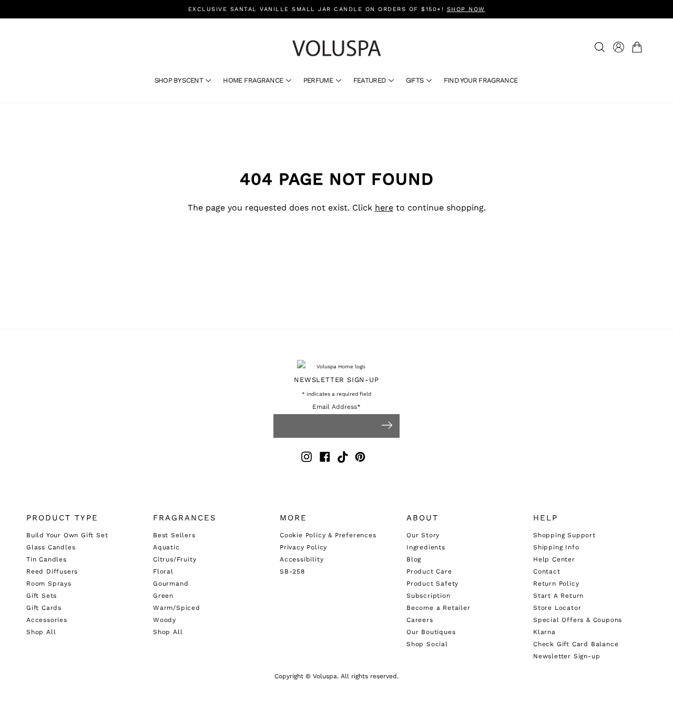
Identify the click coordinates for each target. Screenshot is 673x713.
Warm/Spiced (176, 607)
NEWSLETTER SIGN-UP (336, 380)
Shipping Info (556, 547)
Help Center (554, 559)
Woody (164, 620)
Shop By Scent (180, 80)
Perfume (319, 80)
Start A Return (558, 595)
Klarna (544, 632)
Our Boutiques (430, 632)
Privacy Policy (303, 547)
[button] (639, 47)
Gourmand (170, 583)
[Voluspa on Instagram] (306, 458)
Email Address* (336, 407)
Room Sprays (49, 583)
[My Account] (618, 47)
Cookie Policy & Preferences (328, 535)
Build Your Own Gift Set (67, 535)
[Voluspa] (336, 48)
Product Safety (432, 583)
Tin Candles (46, 559)
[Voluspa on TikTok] (343, 458)
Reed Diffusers (52, 571)
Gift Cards (44, 607)
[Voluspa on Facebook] (325, 458)
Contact (546, 571)
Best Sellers (174, 535)
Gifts (415, 80)
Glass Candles (50, 547)
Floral (163, 571)
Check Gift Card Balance (575, 644)
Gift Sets (41, 595)
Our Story (423, 535)
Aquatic (166, 547)
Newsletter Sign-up (566, 656)
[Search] (600, 47)
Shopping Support (564, 535)
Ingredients (425, 547)
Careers (419, 620)
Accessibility (301, 559)
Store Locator (557, 607)
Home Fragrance (253, 80)
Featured (370, 80)
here (384, 208)
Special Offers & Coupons (577, 620)
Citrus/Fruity (174, 559)
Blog (413, 559)
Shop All (41, 632)
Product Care (429, 571)
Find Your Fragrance (481, 80)
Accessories (46, 620)
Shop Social (427, 644)
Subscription (428, 595)
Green (163, 595)
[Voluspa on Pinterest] (360, 458)
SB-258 (292, 571)
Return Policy (556, 583)
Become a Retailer (438, 607)
